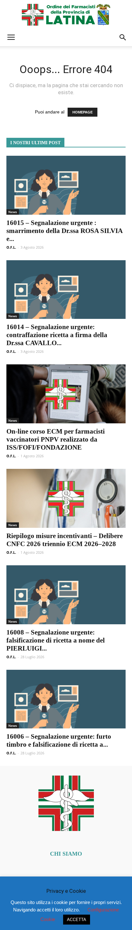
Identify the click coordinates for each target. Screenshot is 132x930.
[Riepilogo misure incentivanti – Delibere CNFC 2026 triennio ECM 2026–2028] (66, 498)
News (12, 212)
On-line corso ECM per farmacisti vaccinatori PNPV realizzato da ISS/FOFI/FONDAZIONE (55, 439)
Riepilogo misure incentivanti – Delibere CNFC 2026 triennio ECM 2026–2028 (64, 540)
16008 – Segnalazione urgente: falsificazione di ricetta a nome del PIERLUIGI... (55, 640)
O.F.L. (11, 247)
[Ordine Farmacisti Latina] (66, 15)
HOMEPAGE (82, 112)
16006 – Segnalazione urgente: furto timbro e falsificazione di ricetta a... (58, 740)
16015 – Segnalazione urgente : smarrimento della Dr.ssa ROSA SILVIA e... (64, 231)
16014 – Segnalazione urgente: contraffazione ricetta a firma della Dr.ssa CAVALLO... (56, 335)
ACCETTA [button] (76, 919)
